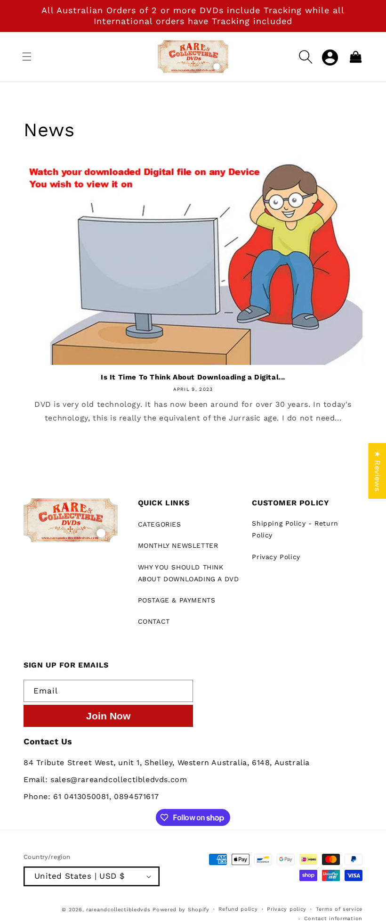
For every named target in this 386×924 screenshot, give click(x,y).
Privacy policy (286, 909)
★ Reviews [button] (377, 471)
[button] (26, 56)
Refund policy (237, 909)
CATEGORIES (159, 524)
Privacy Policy (276, 557)
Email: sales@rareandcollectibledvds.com (105, 779)
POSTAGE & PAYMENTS (177, 600)
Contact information (333, 919)
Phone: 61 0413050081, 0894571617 (91, 796)
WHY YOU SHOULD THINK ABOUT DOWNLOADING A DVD (188, 573)
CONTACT (154, 621)
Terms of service (339, 909)
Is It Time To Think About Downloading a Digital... (193, 377)
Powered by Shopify (181, 910)
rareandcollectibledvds (118, 910)
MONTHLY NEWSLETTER (178, 545)
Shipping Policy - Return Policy (295, 529)
